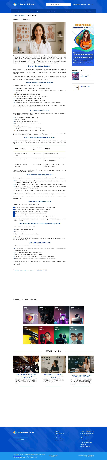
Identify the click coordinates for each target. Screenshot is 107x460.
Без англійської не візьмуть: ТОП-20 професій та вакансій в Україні (53, 376)
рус (89, 4)
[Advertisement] (39, 285)
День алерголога (85, 86)
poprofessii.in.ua (17, 456)
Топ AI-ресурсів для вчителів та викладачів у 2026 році (81, 376)
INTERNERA (53, 456)
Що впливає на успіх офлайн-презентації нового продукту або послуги (26, 376)
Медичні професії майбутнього (85, 75)
